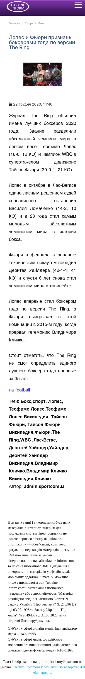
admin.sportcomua (44, 486)
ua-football (19, 389)
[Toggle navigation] (78, 6)
